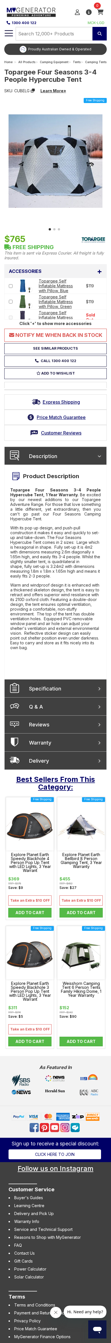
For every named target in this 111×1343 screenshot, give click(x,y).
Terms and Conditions (34, 1305)
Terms (17, 1297)
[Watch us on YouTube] (55, 1126)
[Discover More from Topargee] (93, 239)
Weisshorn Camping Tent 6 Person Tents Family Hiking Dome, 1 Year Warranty (81, 989)
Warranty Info (26, 1221)
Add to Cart (29, 912)
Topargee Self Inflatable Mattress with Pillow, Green (56, 301)
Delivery (39, 761)
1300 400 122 (24, 23)
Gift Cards (23, 1261)
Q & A (36, 707)
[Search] (99, 33)
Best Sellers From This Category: (55, 783)
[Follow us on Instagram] (65, 1126)
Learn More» (53, 90)
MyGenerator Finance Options (42, 1336)
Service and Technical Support (43, 1229)
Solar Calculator (29, 1276)
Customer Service (31, 1189)
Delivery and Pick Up (34, 1213)
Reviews (39, 725)
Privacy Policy (27, 1320)
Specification (45, 689)
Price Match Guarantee (35, 1328)
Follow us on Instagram (55, 1168)
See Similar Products (55, 348)
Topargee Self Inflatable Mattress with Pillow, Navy (56, 317)
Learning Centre (29, 1205)
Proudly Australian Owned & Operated (59, 49)
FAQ (18, 1245)
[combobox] (54, 33)
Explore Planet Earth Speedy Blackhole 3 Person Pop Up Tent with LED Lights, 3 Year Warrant (30, 991)
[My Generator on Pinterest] (45, 1126)
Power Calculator (30, 1269)
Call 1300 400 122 (58, 361)
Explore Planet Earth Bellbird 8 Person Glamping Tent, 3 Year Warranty (81, 861)
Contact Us (24, 1253)
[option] (55, 49)
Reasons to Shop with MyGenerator (47, 1237)
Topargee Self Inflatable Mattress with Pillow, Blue (56, 286)
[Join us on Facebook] (35, 1126)
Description (43, 456)
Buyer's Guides (28, 1197)
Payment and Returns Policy (40, 1312)
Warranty (40, 743)
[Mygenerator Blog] (76, 1126)
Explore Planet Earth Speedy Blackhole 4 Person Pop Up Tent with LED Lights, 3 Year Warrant (30, 862)
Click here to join (55, 1154)
